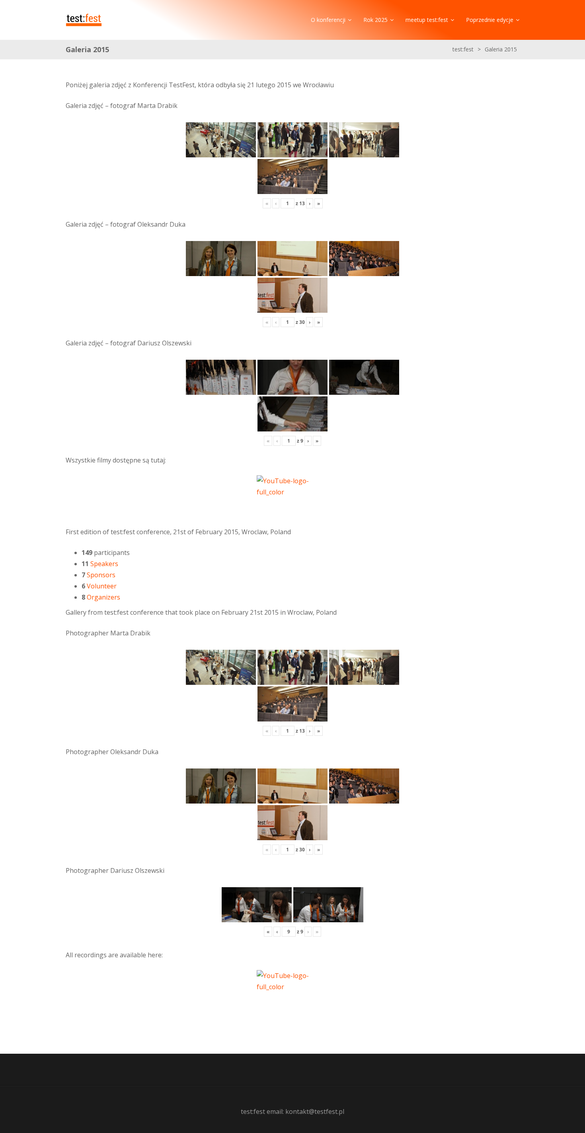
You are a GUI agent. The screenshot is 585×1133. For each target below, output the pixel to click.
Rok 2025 (375, 20)
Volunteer (102, 586)
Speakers (104, 563)
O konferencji (328, 20)
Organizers (103, 597)
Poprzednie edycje (489, 20)
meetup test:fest (427, 20)
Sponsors (101, 574)
